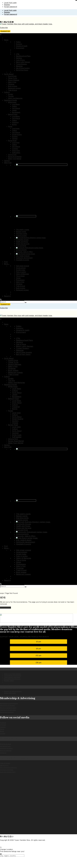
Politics (18, 42)
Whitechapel (12, 102)
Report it (7, 296)
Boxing (14, 124)
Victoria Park (12, 154)
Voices (18, 278)
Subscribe (4, 28)
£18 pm (38, 663)
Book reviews (12, 86)
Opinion (7, 161)
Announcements (21, 250)
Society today (20, 270)
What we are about (5, 744)
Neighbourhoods (10, 100)
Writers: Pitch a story (10, 693)
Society (10, 94)
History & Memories (22, 274)
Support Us (5, 31)
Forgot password (10, 7)
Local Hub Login (10, 3)
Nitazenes (19, 66)
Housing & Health (21, 46)
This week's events (22, 229)
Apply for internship (6, 750)
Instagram (3, 727)
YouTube (2, 733)
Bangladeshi (16, 112)
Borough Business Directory (12, 679)
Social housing (17, 134)
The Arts (11, 96)
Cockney (15, 148)
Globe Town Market (14, 159)
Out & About (8, 74)
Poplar (10, 126)
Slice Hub (7, 163)
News (6, 40)
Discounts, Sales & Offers (24, 252)
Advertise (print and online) (8, 710)
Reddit (2, 731)
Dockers (15, 136)
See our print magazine (7, 712)
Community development (24, 258)
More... (6, 264)
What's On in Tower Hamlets (12, 674)
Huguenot (15, 122)
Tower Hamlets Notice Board (12, 675)
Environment (20, 48)
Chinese (14, 138)
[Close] (76, 0)
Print (6, 262)
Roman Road (12, 140)
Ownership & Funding (6, 748)
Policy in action (21, 272)
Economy (19, 44)
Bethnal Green (12, 114)
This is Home (20, 276)
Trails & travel (12, 90)
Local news (15, 128)
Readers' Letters (9, 680)
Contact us (3, 753)
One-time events (21, 234)
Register (7, 5)
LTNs (17, 54)
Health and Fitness (22, 242)
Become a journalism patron (8, 708)
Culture (7, 92)
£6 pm (38, 649)
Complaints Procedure (6, 770)
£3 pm (38, 642)
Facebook (3, 722)
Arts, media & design (23, 256)
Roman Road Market (14, 157)
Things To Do (12, 78)
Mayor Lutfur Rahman (23, 62)
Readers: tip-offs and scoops (13, 691)
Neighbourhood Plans (23, 56)
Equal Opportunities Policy (8, 772)
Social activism (21, 268)
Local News (16, 104)
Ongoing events (21, 236)
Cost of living (20, 60)
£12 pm (38, 656)
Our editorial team (5, 746)
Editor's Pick (12, 82)
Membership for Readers (7, 705)
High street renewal (22, 266)
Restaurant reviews (14, 88)
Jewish (14, 110)
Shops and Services (22, 244)
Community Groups (22, 240)
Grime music (16, 150)
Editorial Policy (4, 765)
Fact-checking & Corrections (8, 767)
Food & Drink (12, 76)
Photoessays (20, 280)
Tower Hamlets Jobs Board (12, 677)
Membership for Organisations (9, 703)
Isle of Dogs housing (23, 68)
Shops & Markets (13, 80)
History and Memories (15, 98)
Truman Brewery (21, 64)
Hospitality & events (22, 260)
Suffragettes (16, 152)
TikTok (2, 729)
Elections (19, 58)
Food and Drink (21, 246)
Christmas (11, 84)
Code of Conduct (5, 763)
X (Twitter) (3, 725)
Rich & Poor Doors (22, 70)
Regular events (21, 231)
